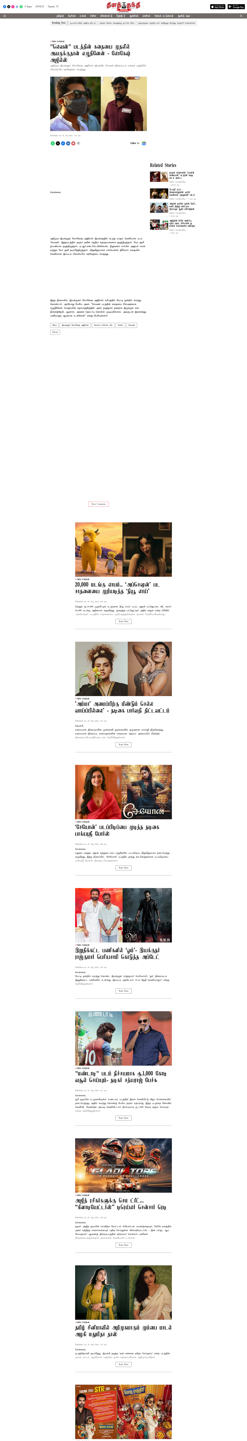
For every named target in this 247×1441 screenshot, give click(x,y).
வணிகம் (146, 16)
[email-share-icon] (73, 145)
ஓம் (151, 976)
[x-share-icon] (58, 145)
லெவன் (131, 325)
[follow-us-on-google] (144, 143)
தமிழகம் (60, 16)
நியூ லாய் (125, 606)
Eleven (55, 332)
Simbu (120, 325)
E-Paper (28, 6)
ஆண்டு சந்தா (184, 16)
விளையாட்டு (106, 16)
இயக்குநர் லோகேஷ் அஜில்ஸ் (75, 325)
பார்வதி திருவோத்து (152, 729)
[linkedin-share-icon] (68, 145)
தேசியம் (72, 16)
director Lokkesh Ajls (103, 325)
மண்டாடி (113, 1099)
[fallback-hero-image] (159, 177)
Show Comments (98, 504)
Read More (123, 621)
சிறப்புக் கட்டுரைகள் (163, 16)
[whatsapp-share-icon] (53, 145)
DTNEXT (40, 6)
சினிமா (93, 16)
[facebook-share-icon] (63, 145)
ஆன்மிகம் (133, 16)
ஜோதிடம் (121, 16)
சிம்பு (54, 325)
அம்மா (132, 733)
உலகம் (83, 16)
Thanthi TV (53, 6)
